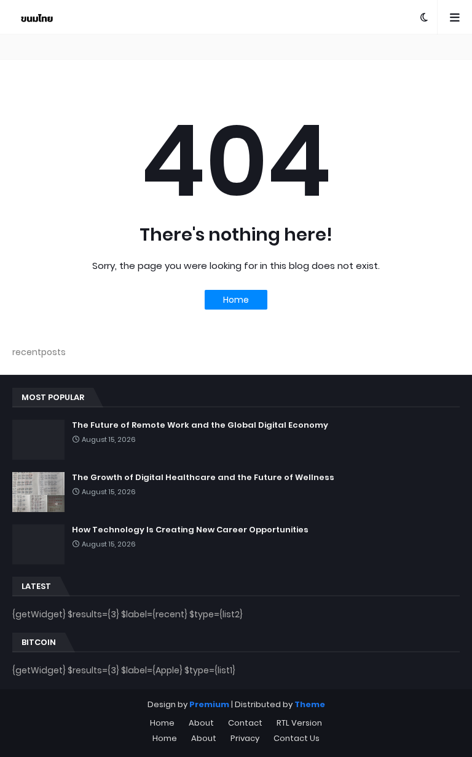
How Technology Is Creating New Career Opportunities (190, 529)
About (201, 723)
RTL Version (299, 723)
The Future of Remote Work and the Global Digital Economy (200, 425)
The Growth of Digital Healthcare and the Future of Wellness (203, 477)
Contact (245, 723)
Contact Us (296, 738)
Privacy (244, 738)
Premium (209, 704)
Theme (309, 704)
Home (236, 300)
